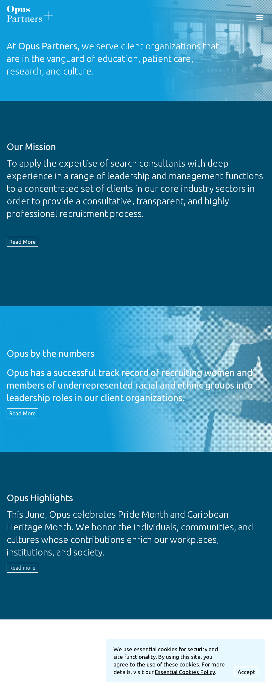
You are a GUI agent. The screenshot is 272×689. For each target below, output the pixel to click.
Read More (22, 242)
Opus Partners (30, 14)
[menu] (259, 17)
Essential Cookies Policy (185, 672)
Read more (22, 568)
